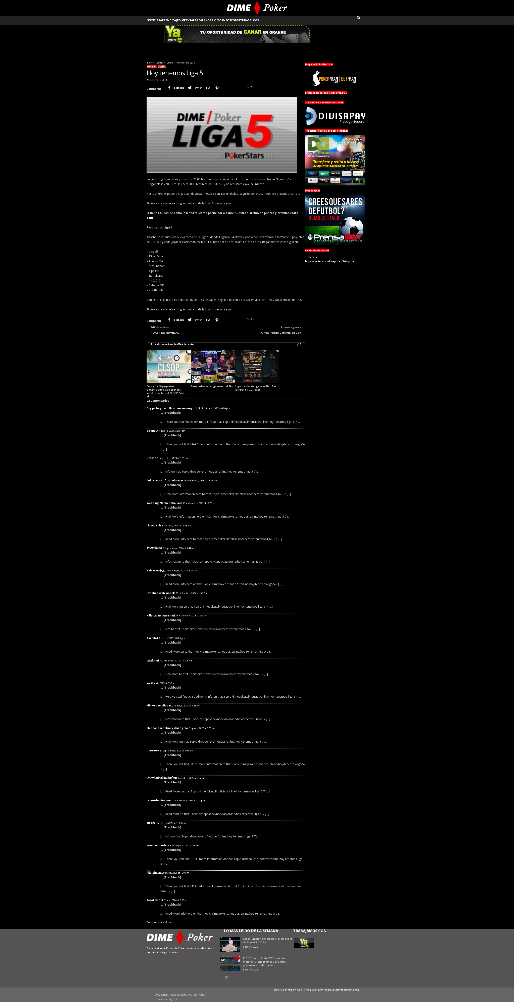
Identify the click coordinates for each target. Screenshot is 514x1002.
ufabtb (151, 458)
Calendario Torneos (214, 20)
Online (169, 62)
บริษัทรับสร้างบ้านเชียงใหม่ (162, 778)
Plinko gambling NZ (160, 705)
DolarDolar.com (283, 990)
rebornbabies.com (159, 800)
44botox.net (155, 900)
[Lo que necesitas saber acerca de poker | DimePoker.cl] (257, 8)
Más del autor (186, 344)
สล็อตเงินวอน (154, 872)
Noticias (153, 20)
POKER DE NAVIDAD (165, 333)
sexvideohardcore (159, 845)
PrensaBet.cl (331, 990)
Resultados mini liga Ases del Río (212, 386)
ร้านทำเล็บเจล (154, 548)
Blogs (254, 20)
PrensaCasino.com (349, 990)
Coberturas (240, 20)
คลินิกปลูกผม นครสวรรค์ (161, 615)
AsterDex (153, 750)
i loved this (154, 525)
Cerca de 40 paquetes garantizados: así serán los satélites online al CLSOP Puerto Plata (167, 391)
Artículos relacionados (164, 344)
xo (148, 683)
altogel (151, 823)
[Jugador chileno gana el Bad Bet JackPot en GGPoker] (257, 366)
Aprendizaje (169, 20)
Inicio (149, 62)
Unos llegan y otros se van (281, 333)
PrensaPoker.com (313, 990)
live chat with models (161, 593)
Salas (194, 20)
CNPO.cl (297, 990)
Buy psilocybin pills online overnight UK (173, 408)
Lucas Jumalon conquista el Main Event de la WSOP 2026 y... (267, 940)
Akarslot (152, 638)
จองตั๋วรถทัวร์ (154, 660)
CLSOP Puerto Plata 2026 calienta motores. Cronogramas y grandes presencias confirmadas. (264, 961)
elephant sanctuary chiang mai (168, 728)
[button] (361, 20)
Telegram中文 (156, 570)
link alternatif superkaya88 (165, 480)
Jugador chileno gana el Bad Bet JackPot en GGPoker (255, 387)
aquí (228, 203)
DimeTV (184, 20)
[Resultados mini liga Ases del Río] (213, 366)
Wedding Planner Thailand (165, 503)
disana (151, 430)
